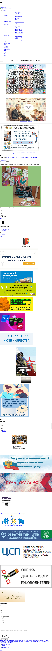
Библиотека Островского (25, 640)
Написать (2, 61)
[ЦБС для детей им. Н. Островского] (5, 8)
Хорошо (3, 618)
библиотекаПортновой (18, 641)
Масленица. (3, 234)
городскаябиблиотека (42, 641)
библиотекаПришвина (26, 641)
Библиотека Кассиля (3, 160)
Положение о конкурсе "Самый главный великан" (26, 152)
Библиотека (2, 614)
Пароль (2, 425)
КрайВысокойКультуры (37, 640)
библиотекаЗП (13, 641)
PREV (1, 639)
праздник (8, 642)
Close (1, 610)
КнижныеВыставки (31, 640)
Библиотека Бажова (4, 640)
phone (1, 632)
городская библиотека (34, 641)
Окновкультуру (47, 640)
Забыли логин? (4, 431)
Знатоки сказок (4, 230)
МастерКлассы (43, 640)
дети (46, 641)
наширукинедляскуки (3, 642)
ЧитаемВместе (2, 641)
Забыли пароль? (4, 430)
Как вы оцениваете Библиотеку (5, 616)
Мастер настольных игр (5, 228)
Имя (1, 611)
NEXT (3, 639)
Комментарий (2, 622)
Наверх (1, 236)
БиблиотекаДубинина (12, 640)
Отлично (3, 617)
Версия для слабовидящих (2, 5)
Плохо (2, 619)
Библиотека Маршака (18, 640)
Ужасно (3, 620)
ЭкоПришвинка (8, 641)
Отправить (6, 639)
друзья (48, 641)
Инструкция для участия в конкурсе (26, 153)
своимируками (11, 642)
